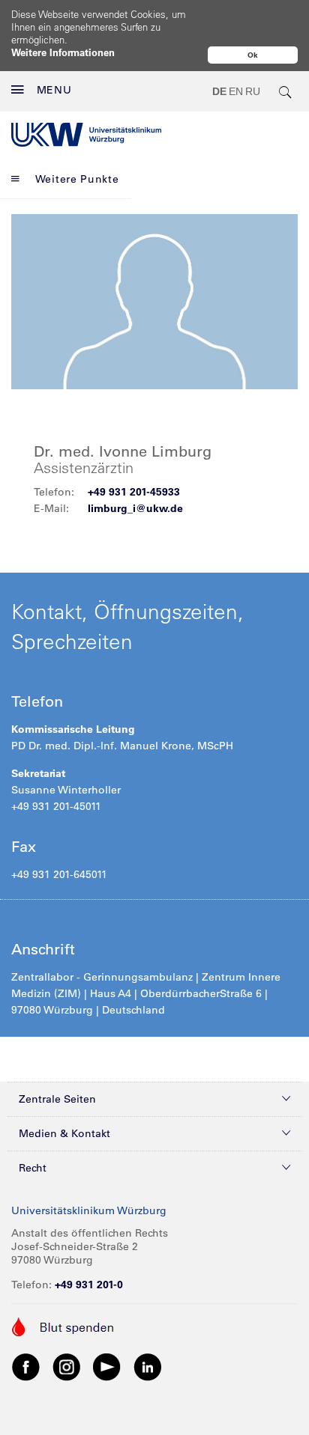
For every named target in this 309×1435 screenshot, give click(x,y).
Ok (253, 55)
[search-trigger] (285, 91)
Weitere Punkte (77, 179)
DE (219, 91)
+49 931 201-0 (89, 1284)
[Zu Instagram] (67, 1366)
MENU (54, 90)
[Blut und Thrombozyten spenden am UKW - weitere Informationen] (63, 1325)
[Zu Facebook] (26, 1366)
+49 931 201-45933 (134, 492)
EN (236, 91)
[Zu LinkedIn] (148, 1366)
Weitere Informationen (63, 52)
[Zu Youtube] (107, 1366)
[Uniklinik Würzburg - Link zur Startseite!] (86, 135)
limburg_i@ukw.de (135, 508)
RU (252, 91)
